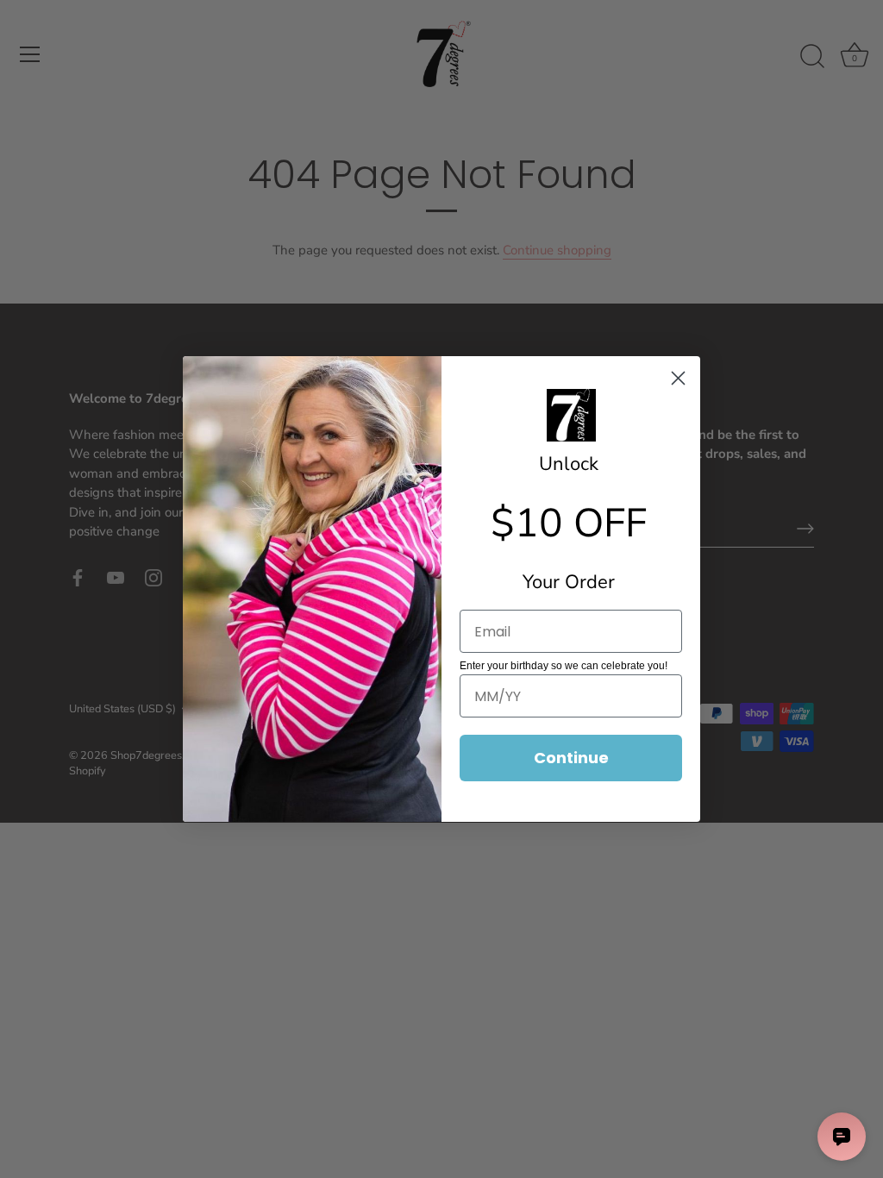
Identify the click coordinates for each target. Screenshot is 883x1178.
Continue (571, 757)
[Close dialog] (678, 378)
